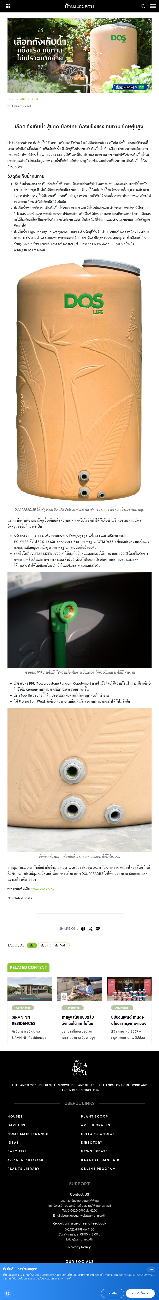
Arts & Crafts (95, 1125)
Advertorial (29, 99)
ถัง (32, 945)
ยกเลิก (113, 1293)
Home (11, 99)
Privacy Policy (79, 1247)
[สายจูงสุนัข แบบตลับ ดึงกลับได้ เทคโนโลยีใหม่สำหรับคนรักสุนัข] (79, 989)
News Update (94, 1151)
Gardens (16, 1125)
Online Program (98, 1168)
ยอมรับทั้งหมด (140, 1293)
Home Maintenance (27, 1134)
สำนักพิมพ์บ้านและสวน (25, 1160)
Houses (15, 1116)
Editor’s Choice (98, 1134)
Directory (92, 1142)
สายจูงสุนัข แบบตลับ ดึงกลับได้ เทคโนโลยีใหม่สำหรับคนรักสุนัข (77, 1023)
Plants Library (23, 1168)
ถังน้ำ (44, 945)
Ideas (13, 1142)
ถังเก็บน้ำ (60, 945)
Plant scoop (94, 1116)
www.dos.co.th (43, 889)
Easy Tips (17, 1151)
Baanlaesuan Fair (100, 1160)
